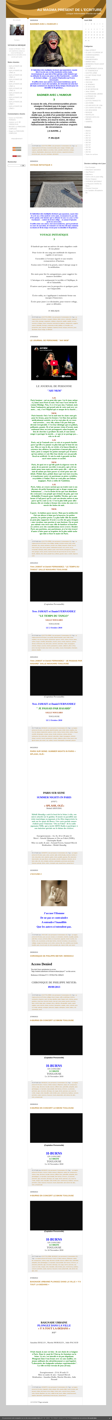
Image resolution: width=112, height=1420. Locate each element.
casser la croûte (36, 1266)
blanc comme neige (37, 1003)
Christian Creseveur (92, 188)
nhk (39, 861)
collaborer (65, 645)
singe (37, 1086)
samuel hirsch (70, 863)
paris (39, 154)
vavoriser (34, 323)
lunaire (63, 1001)
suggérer (75, 323)
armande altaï (38, 1097)
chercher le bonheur (62, 941)
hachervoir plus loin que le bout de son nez (59, 551)
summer (52, 855)
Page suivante (43, 1402)
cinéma (34, 1086)
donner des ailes (70, 1095)
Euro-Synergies (90, 167)
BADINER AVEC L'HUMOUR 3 (44, 24)
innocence (70, 327)
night (56, 855)
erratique (39, 323)
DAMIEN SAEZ (90, 62)
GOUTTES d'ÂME (91, 73)
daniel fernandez (58, 637)
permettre (34, 1095)
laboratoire (39, 1395)
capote (69, 1003)
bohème (72, 997)
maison (63, 945)
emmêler (42, 641)
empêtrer (34, 639)
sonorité (58, 859)
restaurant (49, 323)
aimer (73, 543)
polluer (45, 549)
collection (57, 1003)
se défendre (49, 329)
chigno (65, 643)
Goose (11, 118)
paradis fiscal (50, 553)
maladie (63, 1005)
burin (67, 999)
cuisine (67, 1007)
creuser (40, 939)
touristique (49, 154)
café (64, 1095)
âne (39, 545)
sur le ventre (51, 943)
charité (69, 545)
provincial (34, 154)
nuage (56, 1091)
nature (66, 553)
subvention (60, 643)
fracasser (49, 1095)
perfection (34, 1091)
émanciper (74, 648)
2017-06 (88, 147)
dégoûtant (42, 1393)
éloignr (52, 1391)
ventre (62, 639)
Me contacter (17, 20)
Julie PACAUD (71, 1342)
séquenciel (59, 321)
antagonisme (69, 323)
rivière (47, 863)
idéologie (40, 549)
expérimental (46, 1395)
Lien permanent (56, 145)
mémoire (34, 645)
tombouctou (39, 643)
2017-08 (88, 142)
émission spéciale (36, 863)
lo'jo (44, 643)
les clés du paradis (53, 945)
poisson (34, 650)
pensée (46, 551)
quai (43, 859)
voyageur (49, 319)
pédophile (71, 1086)
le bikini (50, 1084)
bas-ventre (49, 648)
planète (76, 937)
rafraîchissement (71, 1393)
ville (58, 1389)
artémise (51, 861)
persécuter (64, 861)
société (70, 553)
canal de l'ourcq (66, 1391)
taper (59, 999)
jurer (44, 937)
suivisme (68, 855)
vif (63, 325)
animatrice (47, 545)
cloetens (11, 122)
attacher (47, 857)
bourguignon (71, 643)
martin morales (71, 1389)
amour (59, 641)
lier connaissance (72, 1084)
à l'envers (64, 1089)
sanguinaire (47, 321)
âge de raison (41, 648)
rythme (34, 641)
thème (43, 863)
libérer (50, 939)
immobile (67, 325)
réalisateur (64, 859)
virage (35, 1007)
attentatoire (56, 154)
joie (59, 945)
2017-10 (88, 138)
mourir (54, 1095)
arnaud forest (62, 863)
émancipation (67, 648)
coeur (59, 1001)
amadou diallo (63, 1389)
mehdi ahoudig (62, 855)
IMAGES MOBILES (92, 80)
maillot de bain (55, 1393)
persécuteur (71, 861)
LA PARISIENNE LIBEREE (94, 94)
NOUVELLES (90, 115)
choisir (56, 1391)
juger (72, 148)
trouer (44, 323)
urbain (50, 1389)
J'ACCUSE (89, 82)
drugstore (41, 999)
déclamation (49, 641)
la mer (48, 1391)
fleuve (46, 859)
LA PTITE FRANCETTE (93, 101)
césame (55, 641)
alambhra (54, 999)
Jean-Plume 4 (90, 172)
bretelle (55, 1093)
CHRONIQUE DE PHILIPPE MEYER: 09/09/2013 (52, 956)
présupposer (67, 549)
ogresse (58, 639)
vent (69, 941)
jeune (60, 1393)
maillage (34, 943)
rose (63, 547)
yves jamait (50, 637)
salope (65, 1084)
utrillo (61, 997)
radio (36, 861)
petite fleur (34, 939)
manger (38, 1093)
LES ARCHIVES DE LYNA (94, 105)
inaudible (71, 937)
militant (64, 1393)
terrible (56, 325)
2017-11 (88, 135)
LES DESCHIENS (91, 110)
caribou (57, 648)
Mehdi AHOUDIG (54, 808)
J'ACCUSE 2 (36, 874)
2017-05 (88, 149)
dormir (60, 1091)
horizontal (55, 323)
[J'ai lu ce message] (110, 1418)
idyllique (60, 325)
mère (33, 1097)
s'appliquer (49, 327)
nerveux (74, 321)
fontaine (73, 1391)
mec (64, 943)
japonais (65, 857)
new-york (43, 154)
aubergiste (62, 1007)
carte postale (52, 859)
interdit (37, 1393)
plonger (54, 1389)
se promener (42, 941)
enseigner (45, 1007)
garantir (62, 553)
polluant (50, 549)
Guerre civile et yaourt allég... (95, 177)
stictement (66, 150)
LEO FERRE (90, 103)
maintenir (55, 327)
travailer (47, 1086)
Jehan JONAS (90, 91)
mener (55, 857)
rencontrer (43, 1091)
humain (53, 937)
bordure (74, 855)
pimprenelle (60, 1095)
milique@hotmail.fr (16, 138)
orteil (41, 1093)
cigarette (63, 939)
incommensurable (52, 148)
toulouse (54, 1084)
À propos (17, 40)
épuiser (46, 639)
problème (68, 943)
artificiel (57, 553)
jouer (75, 327)
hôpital (59, 545)
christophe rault (54, 863)
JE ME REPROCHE (92, 89)
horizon (71, 639)
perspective (35, 327)
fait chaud (43, 1391)
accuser (48, 937)
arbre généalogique (43, 1262)
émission (69, 859)
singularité (74, 319)
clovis (40, 1009)
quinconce (51, 1007)
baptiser (34, 1395)
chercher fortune (47, 1001)
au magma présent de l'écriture (43, 1258)
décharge (49, 1091)
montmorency (64, 1093)
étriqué (39, 645)
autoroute (65, 1091)
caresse (57, 943)
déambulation (40, 152)
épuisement (52, 639)
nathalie (57, 543)
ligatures (62, 323)
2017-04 (88, 152)
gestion (48, 547)
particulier (40, 150)
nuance (34, 325)
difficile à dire (58, 1086)
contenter (72, 1005)
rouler (67, 1005)
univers (63, 319)
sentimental (50, 325)
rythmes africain (67, 734)
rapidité (64, 321)
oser (71, 325)
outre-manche (40, 1005)
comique (71, 150)
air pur (71, 547)
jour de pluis (74, 943)
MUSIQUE (89, 112)
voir (37, 941)
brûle (67, 945)
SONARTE (89, 121)
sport (45, 999)
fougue (38, 641)
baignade (45, 1389)
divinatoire (34, 545)
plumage (41, 321)
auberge (40, 1007)
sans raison (72, 945)
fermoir (60, 327)
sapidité (69, 321)
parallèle (60, 857)
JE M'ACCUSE (90, 87)
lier (59, 323)
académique (66, 997)
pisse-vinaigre (61, 148)
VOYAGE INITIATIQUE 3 (41, 165)
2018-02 (88, 131)
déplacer (45, 150)
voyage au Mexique (15, 49)
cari (53, 648)
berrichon (72, 1001)
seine (47, 855)
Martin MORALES (55, 1342)
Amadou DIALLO (38, 1342)
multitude (53, 321)
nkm (42, 861)
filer (42, 553)
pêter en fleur (72, 645)
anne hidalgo (50, 543)
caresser (76, 1093)
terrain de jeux (54, 1395)
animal (42, 545)
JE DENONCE (90, 84)
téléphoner (60, 1084)
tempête (39, 650)
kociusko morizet (63, 543)
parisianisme (54, 645)
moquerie (64, 545)
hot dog (50, 999)
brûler (68, 637)
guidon (51, 857)
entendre (66, 937)
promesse (73, 941)
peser (33, 648)
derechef (54, 152)
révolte (63, 641)
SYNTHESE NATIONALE (94, 181)
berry (53, 1003)
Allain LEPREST (91, 50)
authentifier (65, 1086)
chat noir (55, 1001)
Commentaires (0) (66, 145)
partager (37, 551)
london (46, 1005)
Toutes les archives (92, 154)
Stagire (11, 131)
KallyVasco (89, 174)
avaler (39, 1095)
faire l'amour (58, 1089)
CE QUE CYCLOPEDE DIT (94, 52)
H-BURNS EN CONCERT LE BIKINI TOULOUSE (52, 1020)
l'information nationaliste (93, 170)
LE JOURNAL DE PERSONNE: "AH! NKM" (49, 340)
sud (69, 1091)
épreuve (52, 1086)
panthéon (34, 1001)
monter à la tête (70, 939)
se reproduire (43, 1089)
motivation (68, 319)
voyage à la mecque (42, 943)
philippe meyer (51, 997)
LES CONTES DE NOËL (93, 108)
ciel (53, 1091)
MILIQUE (12, 126)
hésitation (67, 148)
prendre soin (54, 545)
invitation (46, 861)
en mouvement (56, 939)
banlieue (70, 1093)
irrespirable (35, 549)
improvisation (35, 859)
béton (75, 639)
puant (53, 549)
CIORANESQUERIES (92, 55)
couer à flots (35, 321)
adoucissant (48, 152)
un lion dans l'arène (51, 941)
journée (68, 1001)
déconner (42, 1086)
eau (46, 1393)
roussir (61, 648)
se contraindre (59, 937)
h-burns (45, 1084)
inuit (36, 648)
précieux (59, 152)
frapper (63, 999)
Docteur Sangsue (91, 179)
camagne (48, 1003)
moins (56, 150)
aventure (51, 1005)
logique (57, 1007)
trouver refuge (41, 329)
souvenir (43, 645)
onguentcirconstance (67, 152)
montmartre (35, 999)
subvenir (54, 643)
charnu (66, 639)
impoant (44, 327)
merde (41, 551)
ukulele (60, 645)
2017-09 (88, 140)
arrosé (67, 547)
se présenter (71, 1089)
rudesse (34, 152)
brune (44, 547)
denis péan (49, 643)
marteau (71, 999)
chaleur (38, 1391)
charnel (48, 645)
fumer (71, 637)
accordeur (51, 150)
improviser (73, 857)
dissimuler (34, 329)
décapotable (64, 1003)
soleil (51, 1093)
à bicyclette (38, 857)
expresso (43, 1095)
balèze (71, 1007)
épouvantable (50, 1089)
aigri (39, 1091)
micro (42, 857)
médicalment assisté (56, 547)
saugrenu (34, 150)
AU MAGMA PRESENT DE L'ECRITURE (69, 10)
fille (61, 943)
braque (57, 997)
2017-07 (88, 145)
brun (41, 547)
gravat (75, 999)
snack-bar (40, 1001)
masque (65, 327)
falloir (59, 319)
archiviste (45, 939)
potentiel (60, 150)
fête (69, 857)
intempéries (57, 1005)
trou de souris (43, 945)
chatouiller (46, 1093)
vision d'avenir (59, 549)
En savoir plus (92, 1418)
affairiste (38, 553)
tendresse (68, 641)
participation (57, 861)
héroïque (44, 325)
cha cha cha (40, 639)
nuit (40, 859)
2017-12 (88, 133)
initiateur (55, 319)
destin (45, 553)
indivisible (38, 325)
